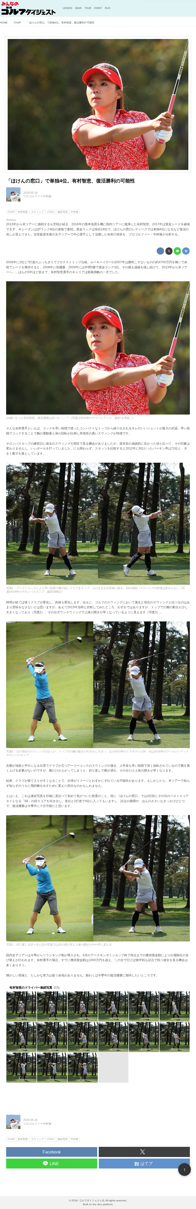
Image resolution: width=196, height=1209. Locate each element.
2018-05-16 (30, 192)
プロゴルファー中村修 (37, 196)
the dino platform (103, 1204)
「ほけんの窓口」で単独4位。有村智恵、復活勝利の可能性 (70, 180)
